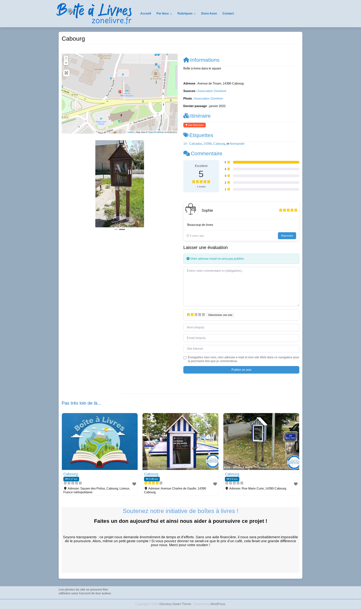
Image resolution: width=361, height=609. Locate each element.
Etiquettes (201, 135)
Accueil (145, 13)
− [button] (66, 63)
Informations (204, 60)
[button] (70, 185)
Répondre (287, 235)
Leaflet (130, 132)
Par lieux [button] (162, 13)
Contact (228, 13)
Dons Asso (209, 13)
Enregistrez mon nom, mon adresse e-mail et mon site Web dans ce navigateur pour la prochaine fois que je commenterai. (243, 359)
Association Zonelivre (211, 91)
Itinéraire (200, 116)
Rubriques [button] (185, 13)
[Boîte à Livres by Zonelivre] (94, 13)
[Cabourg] (120, 92)
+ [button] (66, 58)
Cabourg (219, 143)
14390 (207, 143)
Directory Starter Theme (175, 604)
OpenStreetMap (156, 132)
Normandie (237, 143)
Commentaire (206, 153)
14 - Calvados (192, 143)
